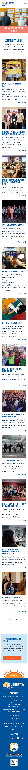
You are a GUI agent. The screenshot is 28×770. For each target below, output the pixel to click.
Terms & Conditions (14, 718)
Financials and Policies (14, 721)
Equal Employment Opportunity (14, 724)
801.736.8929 (16, 704)
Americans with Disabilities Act (14, 726)
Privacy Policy (14, 715)
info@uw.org (16, 706)
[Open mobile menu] (25, 4)
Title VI (14, 729)
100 (17, 619)
